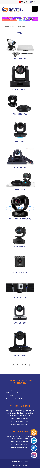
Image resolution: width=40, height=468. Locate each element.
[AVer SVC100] (20, 47)
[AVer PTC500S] (20, 341)
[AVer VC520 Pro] (20, 103)
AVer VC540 (20, 189)
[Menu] (35, 9)
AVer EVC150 (20, 167)
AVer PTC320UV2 (20, 89)
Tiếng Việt (24, 2)
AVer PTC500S (20, 355)
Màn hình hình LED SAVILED (14, 399)
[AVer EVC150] (20, 156)
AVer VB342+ (20, 297)
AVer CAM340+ (20, 272)
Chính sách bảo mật (12, 393)
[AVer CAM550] (20, 129)
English (34, 2)
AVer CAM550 (20, 141)
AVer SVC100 (20, 58)
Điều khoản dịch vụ (12, 390)
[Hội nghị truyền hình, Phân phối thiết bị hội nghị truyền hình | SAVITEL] (13, 9)
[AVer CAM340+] (20, 261)
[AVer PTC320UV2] (20, 76)
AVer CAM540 (20, 247)
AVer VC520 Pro (20, 114)
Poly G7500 (9, 396)
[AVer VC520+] (20, 312)
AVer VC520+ (20, 323)
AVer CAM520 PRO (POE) (20, 218)
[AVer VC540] (20, 180)
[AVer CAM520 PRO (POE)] (20, 206)
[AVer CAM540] (20, 234)
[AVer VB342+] (20, 287)
